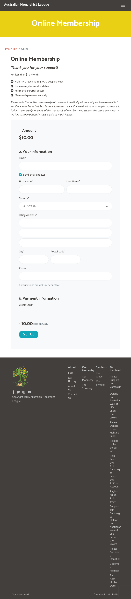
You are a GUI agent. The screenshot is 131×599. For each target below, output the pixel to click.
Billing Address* (28, 215)
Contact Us (72, 396)
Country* (24, 198)
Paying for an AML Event (114, 496)
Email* (22, 158)
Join (15, 49)
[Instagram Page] (23, 392)
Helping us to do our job (114, 446)
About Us (71, 388)
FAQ (70, 373)
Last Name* (73, 182)
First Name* (26, 182)
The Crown (99, 375)
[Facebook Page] (13, 392)
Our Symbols (101, 383)
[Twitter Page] (18, 392)
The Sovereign (87, 387)
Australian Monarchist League (26, 5)
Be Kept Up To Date (113, 580)
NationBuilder (112, 594)
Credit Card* (26, 305)
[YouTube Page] (30, 392)
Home (6, 49)
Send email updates (34, 175)
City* (21, 252)
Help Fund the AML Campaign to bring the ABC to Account (115, 471)
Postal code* (57, 252)
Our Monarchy (87, 378)
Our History (72, 380)
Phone (22, 268)
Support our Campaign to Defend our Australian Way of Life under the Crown (115, 525)
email (26, 594)
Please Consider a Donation (115, 554)
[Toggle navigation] (123, 5)
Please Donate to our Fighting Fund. (114, 429)
